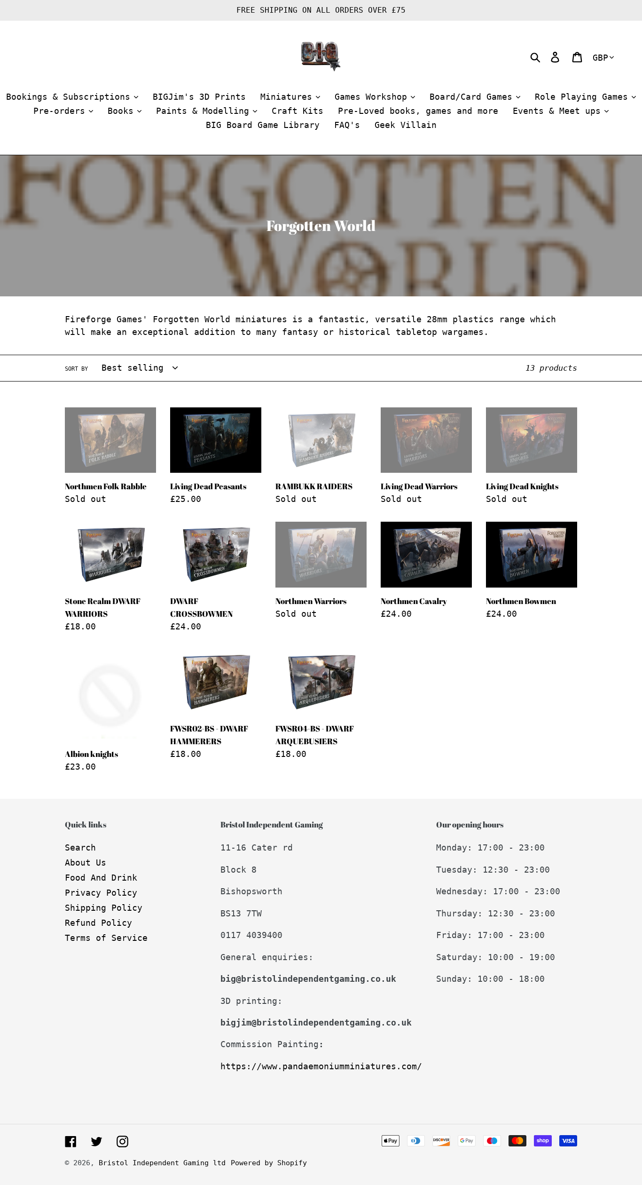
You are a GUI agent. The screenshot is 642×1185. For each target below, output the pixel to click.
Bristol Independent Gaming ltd (162, 1163)
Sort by (76, 369)
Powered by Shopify (269, 1163)
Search (80, 847)
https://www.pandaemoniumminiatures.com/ (321, 1066)
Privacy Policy (101, 893)
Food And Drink (101, 878)
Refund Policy (98, 923)
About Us (85, 862)
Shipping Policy (103, 908)
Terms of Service (106, 938)
